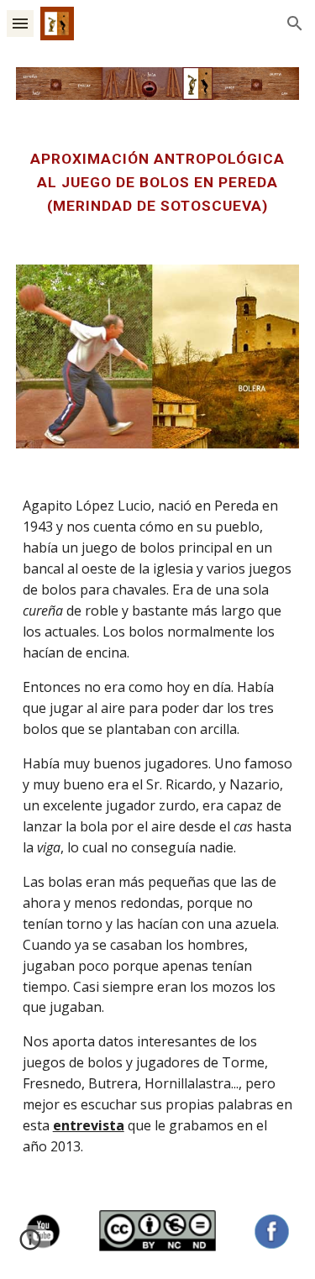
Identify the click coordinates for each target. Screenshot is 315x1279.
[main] (158, 182)
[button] (20, 23)
